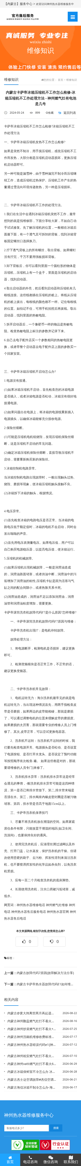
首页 (60, 80)
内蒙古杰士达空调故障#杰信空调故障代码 (31, 1079)
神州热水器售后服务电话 (28, 911)
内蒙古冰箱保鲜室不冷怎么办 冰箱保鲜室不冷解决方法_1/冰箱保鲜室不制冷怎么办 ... (31, 1071)
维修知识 (71, 80)
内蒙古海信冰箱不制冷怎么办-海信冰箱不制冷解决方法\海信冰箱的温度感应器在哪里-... (31, 1087)
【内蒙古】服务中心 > (20, 4)
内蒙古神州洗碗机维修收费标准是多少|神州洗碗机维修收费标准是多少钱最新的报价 (31, 1037)
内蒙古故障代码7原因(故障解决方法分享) (39, 973)
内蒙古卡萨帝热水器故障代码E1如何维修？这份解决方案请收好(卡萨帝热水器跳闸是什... (39, 984)
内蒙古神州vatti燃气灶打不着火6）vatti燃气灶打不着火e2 (31, 1064)
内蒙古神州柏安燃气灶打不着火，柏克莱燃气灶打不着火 (31, 1056)
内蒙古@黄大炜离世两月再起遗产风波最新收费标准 (31, 1013)
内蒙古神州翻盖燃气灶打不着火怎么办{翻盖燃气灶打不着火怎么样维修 (31, 1021)
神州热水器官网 (58, 911)
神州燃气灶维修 (57, 905)
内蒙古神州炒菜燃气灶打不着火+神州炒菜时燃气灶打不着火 (31, 1029)
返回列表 (69, 113)
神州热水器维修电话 (31, 905)
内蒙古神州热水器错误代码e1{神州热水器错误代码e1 (31, 1044)
